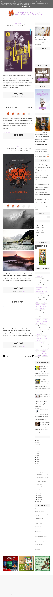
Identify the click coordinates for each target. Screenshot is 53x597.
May (38, 491)
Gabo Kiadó (42, 308)
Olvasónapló (37, 546)
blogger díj (18, 300)
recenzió (37, 302)
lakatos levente (44, 353)
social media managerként (41, 149)
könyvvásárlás (44, 317)
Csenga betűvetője (39, 518)
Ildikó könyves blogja (39, 526)
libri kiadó (42, 293)
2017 (38, 457)
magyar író (38, 289)
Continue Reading (7, 90)
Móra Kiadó (42, 325)
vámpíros (45, 321)
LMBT (43, 340)
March (39, 495)
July (38, 489)
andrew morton (18, 105)
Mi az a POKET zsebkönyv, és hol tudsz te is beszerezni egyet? (45, 381)
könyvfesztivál (38, 332)
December (40, 470)
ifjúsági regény (38, 278)
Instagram (37, 232)
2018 (38, 455)
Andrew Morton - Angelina (18, 107)
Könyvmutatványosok (39, 541)
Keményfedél (38, 531)
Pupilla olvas (37, 549)
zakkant (23, 96)
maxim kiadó (38, 295)
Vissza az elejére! (45, 592)
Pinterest (42, 227)
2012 (36, 308)
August (39, 488)
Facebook (37, 237)
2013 (36, 293)
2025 (38, 442)
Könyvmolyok (38, 539)
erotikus (37, 304)
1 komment (14, 291)
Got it (30, 6)
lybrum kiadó (44, 355)
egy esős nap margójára (45, 422)
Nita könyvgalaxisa (39, 544)
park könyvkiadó (45, 349)
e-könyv (45, 338)
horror (37, 317)
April (38, 493)
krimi (46, 287)
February (39, 497)
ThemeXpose (10, 596)
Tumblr (37, 227)
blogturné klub (39, 276)
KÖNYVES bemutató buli (18, 25)
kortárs (37, 300)
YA (46, 291)
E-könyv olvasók (38, 523)
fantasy (37, 310)
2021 (38, 449)
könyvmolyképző (39, 287)
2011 (36, 357)
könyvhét (44, 336)
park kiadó (38, 355)
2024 (38, 444)
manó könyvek (43, 306)
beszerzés (43, 300)
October (39, 486)
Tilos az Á (37, 353)
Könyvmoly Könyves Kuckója (41, 536)
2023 (38, 446)
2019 (38, 453)
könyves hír (38, 336)
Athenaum (38, 334)
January (39, 499)
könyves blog (18, 23)
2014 (38, 463)
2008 (36, 323)
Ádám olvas (37, 508)
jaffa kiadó (38, 340)
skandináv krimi (45, 327)
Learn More (24, 6)
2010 (36, 306)
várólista (45, 295)
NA (42, 334)
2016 (41, 285)
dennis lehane (43, 323)
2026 (38, 440)
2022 (38, 448)
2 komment (14, 96)
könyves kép (38, 319)
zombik (37, 351)
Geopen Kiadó (43, 351)
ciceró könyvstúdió (39, 342)
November (40, 472)
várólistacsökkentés (39, 291)
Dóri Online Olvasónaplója (40, 521)
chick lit (37, 327)
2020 (38, 451)
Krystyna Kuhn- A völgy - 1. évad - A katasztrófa (18, 149)
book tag (37, 349)
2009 (36, 325)
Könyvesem (37, 533)
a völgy (18, 146)
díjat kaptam (18, 302)
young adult (38, 321)
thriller (43, 302)
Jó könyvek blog (38, 528)
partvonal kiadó (39, 338)
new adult (45, 319)
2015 (36, 285)
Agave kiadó (44, 304)
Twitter (42, 232)
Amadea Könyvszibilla (39, 511)
